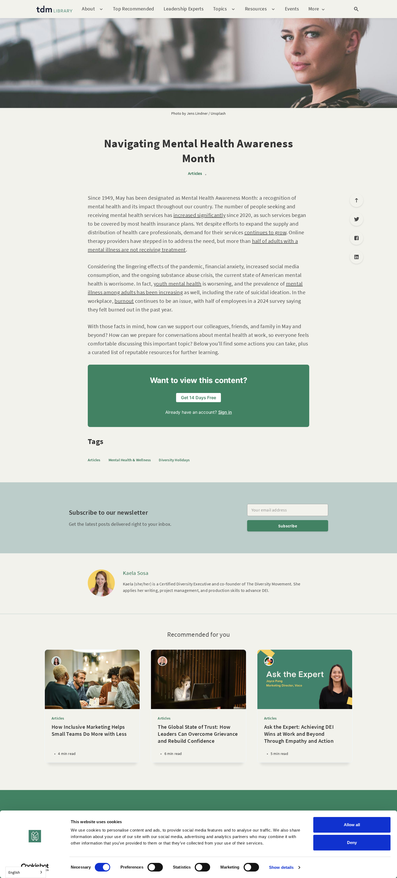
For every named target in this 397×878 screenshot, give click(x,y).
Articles (195, 173)
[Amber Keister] (162, 661)
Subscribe (287, 525)
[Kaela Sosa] (101, 582)
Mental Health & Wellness (130, 459)
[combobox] (25, 872)
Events (292, 9)
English (14, 872)
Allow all (352, 824)
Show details (281, 867)
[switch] (155, 867)
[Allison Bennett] (56, 661)
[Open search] (356, 9)
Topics (220, 9)
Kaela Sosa (135, 572)
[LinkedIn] (356, 257)
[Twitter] (356, 219)
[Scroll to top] (356, 200)
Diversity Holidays (174, 459)
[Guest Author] (269, 661)
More (313, 9)
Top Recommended (133, 9)
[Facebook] (356, 238)
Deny (352, 842)
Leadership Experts (184, 9)
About (88, 9)
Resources (256, 9)
